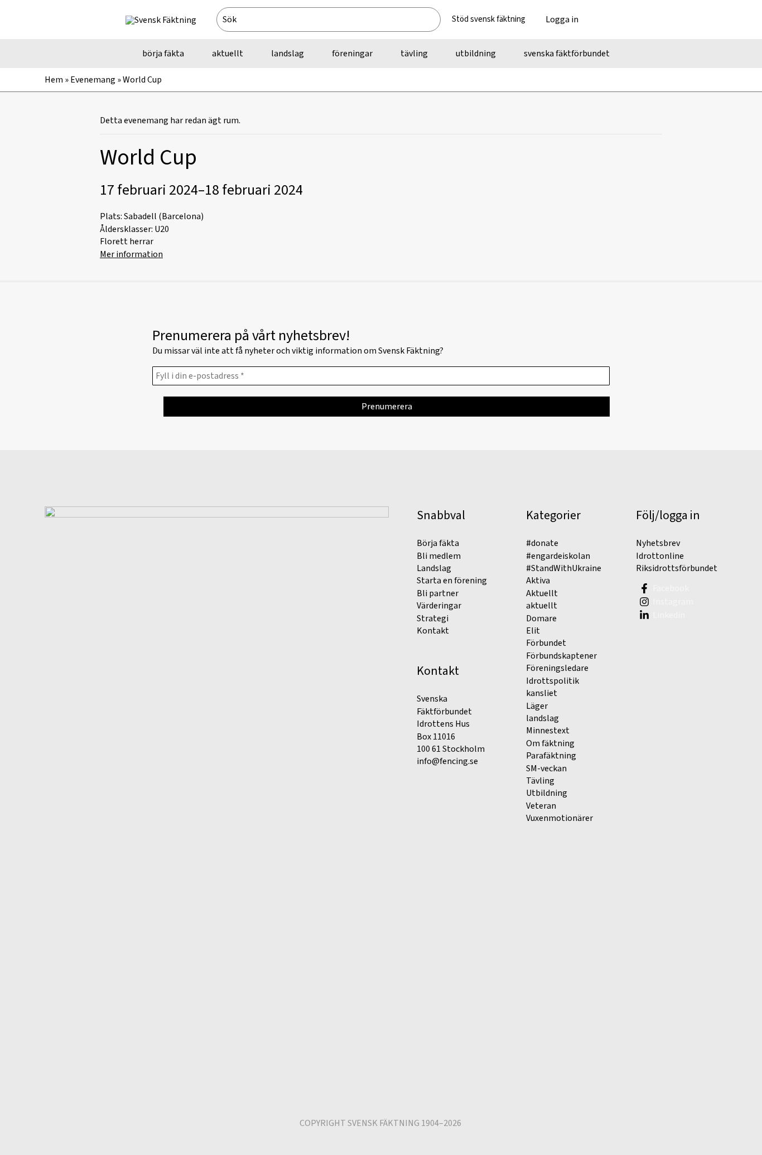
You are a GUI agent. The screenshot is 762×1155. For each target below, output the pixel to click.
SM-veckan (546, 768)
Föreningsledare (557, 668)
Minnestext (548, 730)
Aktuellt (542, 593)
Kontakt (433, 631)
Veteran (541, 806)
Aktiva (538, 580)
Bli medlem (439, 556)
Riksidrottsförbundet (676, 568)
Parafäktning (551, 756)
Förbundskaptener (561, 656)
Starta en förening (452, 580)
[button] (612, 19)
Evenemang (92, 80)
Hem (54, 80)
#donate (542, 543)
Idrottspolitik (552, 681)
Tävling (540, 781)
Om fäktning (550, 743)
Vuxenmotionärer (559, 818)
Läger (537, 706)
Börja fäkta (438, 543)
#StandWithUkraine (563, 568)
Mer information (131, 254)
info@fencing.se (447, 761)
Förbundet (546, 643)
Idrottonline (660, 556)
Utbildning (546, 793)
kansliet (541, 693)
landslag (542, 718)
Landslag (434, 568)
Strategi (432, 618)
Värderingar (439, 606)
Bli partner (438, 593)
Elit (533, 631)
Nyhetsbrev (658, 543)
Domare (541, 618)
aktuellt (541, 606)
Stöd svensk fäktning (488, 19)
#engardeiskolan (558, 556)
